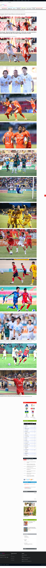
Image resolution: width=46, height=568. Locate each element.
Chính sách (12, 558)
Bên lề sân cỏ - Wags (39, 8)
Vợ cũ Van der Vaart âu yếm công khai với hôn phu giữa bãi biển (32, 528)
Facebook (2, 557)
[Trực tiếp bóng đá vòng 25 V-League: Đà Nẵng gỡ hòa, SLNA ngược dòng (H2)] (18, 394)
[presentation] (24, 459)
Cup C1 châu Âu (29, 8)
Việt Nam (33, 8)
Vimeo (5, 557)
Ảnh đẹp (35, 501)
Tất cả (35, 458)
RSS (0, 557)
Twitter (1, 557)
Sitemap (25, 0)
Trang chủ (14, 0)
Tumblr (6, 557)
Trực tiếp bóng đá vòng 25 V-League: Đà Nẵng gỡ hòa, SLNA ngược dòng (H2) (10, 395)
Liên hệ (28, 0)
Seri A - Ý (14, 8)
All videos (35, 491)
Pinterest (7, 557)
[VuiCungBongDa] (3, 5)
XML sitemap (12, 556)
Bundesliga (18, 8)
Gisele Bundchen (26, 516)
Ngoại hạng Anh (4, 8)
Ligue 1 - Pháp (24, 8)
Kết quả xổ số (18, 0)
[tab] (24, 459)
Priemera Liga (10, 8)
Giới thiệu (22, 0)
